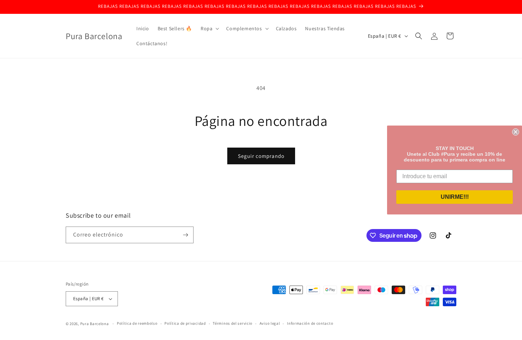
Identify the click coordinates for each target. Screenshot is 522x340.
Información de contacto (310, 323)
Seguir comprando (261, 156)
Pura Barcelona (94, 323)
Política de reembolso (137, 323)
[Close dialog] (515, 132)
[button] (209, 28)
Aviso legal (270, 323)
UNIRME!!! (455, 197)
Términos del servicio (232, 323)
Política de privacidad (185, 323)
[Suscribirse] (185, 235)
